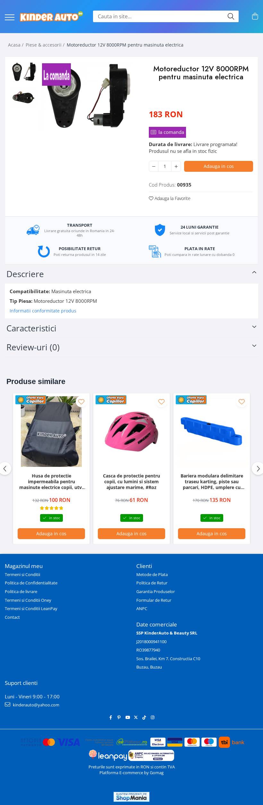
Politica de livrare (21, 591)
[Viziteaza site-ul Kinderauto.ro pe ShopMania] (131, 797)
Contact (12, 617)
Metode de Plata (152, 574)
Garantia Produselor (155, 591)
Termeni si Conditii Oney (28, 600)
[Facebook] (111, 717)
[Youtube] (127, 717)
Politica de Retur (151, 583)
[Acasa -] (51, 16)
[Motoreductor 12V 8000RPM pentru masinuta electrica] (86, 96)
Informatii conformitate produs (43, 311)
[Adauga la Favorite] (81, 401)
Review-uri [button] (33, 347)
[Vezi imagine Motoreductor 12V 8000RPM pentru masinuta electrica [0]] (23, 72)
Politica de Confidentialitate (31, 583)
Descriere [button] (25, 274)
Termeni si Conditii (22, 574)
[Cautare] (231, 16)
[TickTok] (144, 717)
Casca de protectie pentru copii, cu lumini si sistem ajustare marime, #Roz (131, 481)
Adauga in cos (219, 166)
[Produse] (9, 18)
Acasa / (16, 45)
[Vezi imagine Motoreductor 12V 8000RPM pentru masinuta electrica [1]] (23, 98)
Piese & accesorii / (46, 45)
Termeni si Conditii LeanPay (31, 608)
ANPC (141, 608)
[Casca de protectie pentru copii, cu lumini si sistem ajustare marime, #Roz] (131, 431)
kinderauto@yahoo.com (35, 705)
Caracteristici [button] (31, 328)
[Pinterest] (119, 717)
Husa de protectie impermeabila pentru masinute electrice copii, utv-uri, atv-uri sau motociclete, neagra (51, 482)
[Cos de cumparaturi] (254, 16)
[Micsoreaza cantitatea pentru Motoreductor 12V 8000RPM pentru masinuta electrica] (153, 166)
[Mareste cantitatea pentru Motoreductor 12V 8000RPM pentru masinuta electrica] (176, 166)
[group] (86, 96)
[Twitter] (136, 717)
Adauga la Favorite (172, 198)
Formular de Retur (153, 600)
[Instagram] (152, 717)
